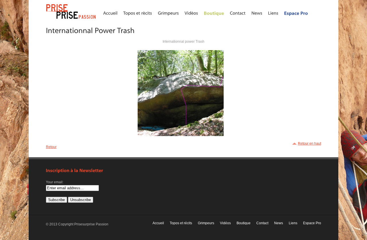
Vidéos (225, 223)
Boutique (244, 223)
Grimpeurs (206, 223)
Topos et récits (181, 223)
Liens (293, 223)
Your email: (54, 182)
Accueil (158, 223)
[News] (256, 13)
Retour (51, 147)
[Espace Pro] (296, 13)
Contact (262, 223)
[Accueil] (110, 13)
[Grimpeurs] (168, 13)
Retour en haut (309, 143)
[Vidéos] (191, 13)
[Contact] (238, 13)
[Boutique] (214, 13)
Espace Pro (312, 223)
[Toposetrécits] (137, 13)
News (278, 223)
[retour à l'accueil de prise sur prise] (71, 19)
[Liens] (273, 13)
